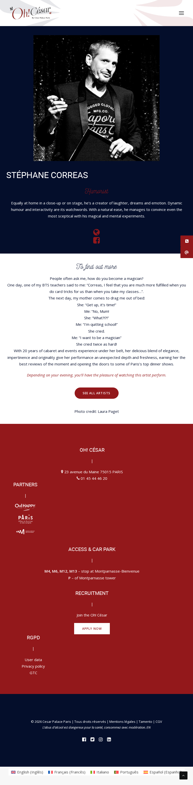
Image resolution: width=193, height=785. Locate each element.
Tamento (146, 721)
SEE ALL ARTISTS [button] (97, 393)
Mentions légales (122, 721)
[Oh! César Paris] (30, 13)
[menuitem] (27, 772)
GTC (33, 672)
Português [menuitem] (129, 771)
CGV (159, 721)
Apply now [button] (92, 628)
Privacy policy (33, 666)
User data (33, 659)
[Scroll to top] (183, 774)
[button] (181, 13)
